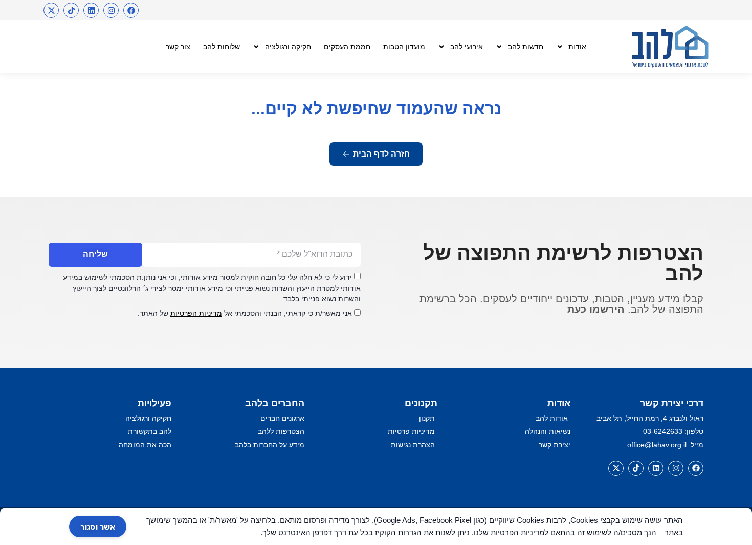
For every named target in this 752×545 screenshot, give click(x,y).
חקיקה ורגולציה (288, 46)
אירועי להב (466, 46)
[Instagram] (111, 10)
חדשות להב (525, 46)
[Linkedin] (91, 10)
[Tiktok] (71, 10)
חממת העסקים (347, 46)
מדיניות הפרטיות (196, 313)
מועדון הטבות (404, 46)
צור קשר (178, 46)
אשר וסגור (97, 526)
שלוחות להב (221, 46)
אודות (577, 46)
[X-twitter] (51, 10)
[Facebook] (131, 10)
